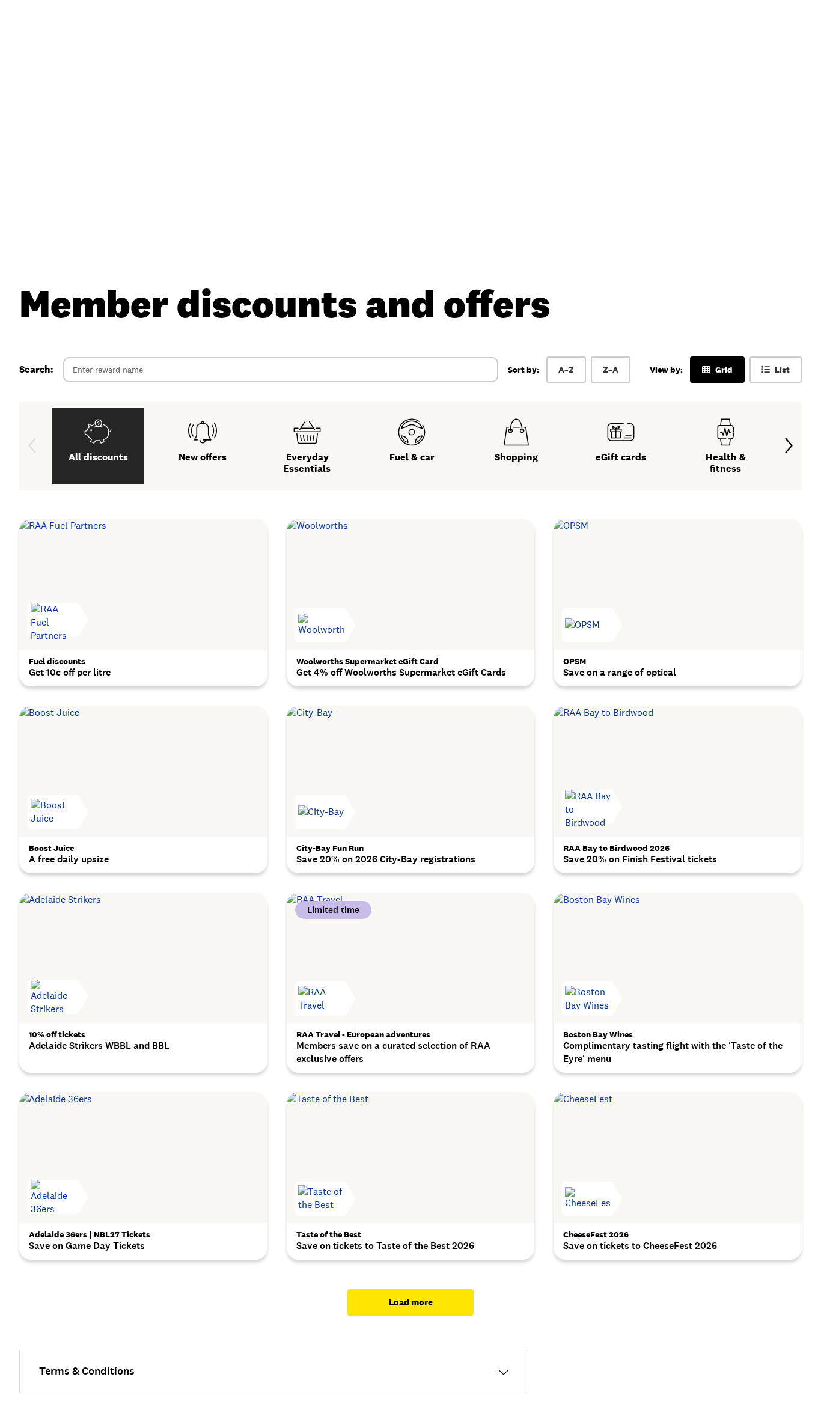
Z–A (610, 369)
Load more (411, 1302)
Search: (36, 369)
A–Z (566, 369)
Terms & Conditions (87, 1371)
